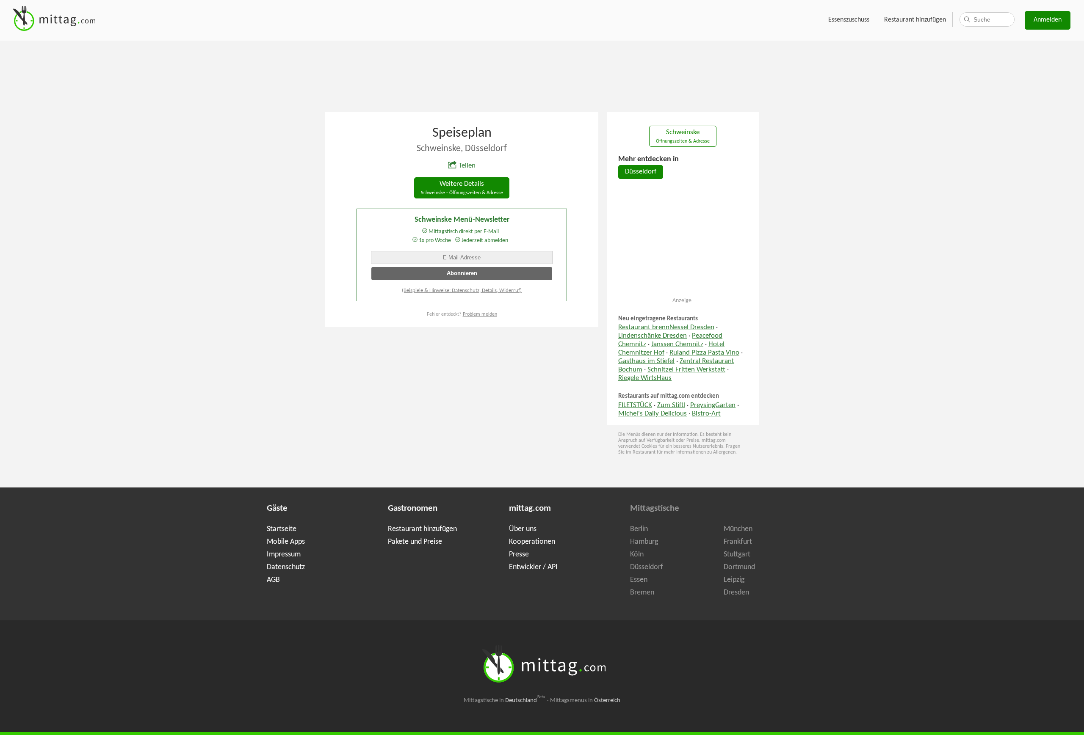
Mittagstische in (504, 700)
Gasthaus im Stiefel (646, 361)
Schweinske (683, 136)
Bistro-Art (706, 413)
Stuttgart (737, 554)
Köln (637, 554)
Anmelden (1048, 20)
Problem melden (480, 314)
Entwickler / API (533, 567)
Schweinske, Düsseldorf (462, 149)
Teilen (467, 165)
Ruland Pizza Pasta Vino (704, 353)
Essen (638, 580)
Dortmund (739, 567)
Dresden (736, 592)
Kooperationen (532, 541)
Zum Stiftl (671, 405)
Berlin (639, 529)
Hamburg (644, 541)
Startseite (281, 529)
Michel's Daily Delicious (652, 413)
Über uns (522, 529)
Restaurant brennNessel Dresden (666, 327)
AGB (273, 580)
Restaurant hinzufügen (915, 20)
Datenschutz (286, 567)
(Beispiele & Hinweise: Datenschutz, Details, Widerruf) (462, 290)
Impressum (284, 554)
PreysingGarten (713, 405)
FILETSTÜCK (635, 405)
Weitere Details (462, 188)
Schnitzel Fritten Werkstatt (686, 369)
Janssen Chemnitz (677, 344)
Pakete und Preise (415, 541)
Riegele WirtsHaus (645, 378)
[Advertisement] (542, 75)
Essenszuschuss (848, 20)
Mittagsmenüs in (585, 700)
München (738, 529)
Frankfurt (738, 541)
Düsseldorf (640, 171)
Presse (519, 554)
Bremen (642, 592)
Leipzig (734, 580)
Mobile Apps (286, 541)
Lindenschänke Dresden (652, 336)
